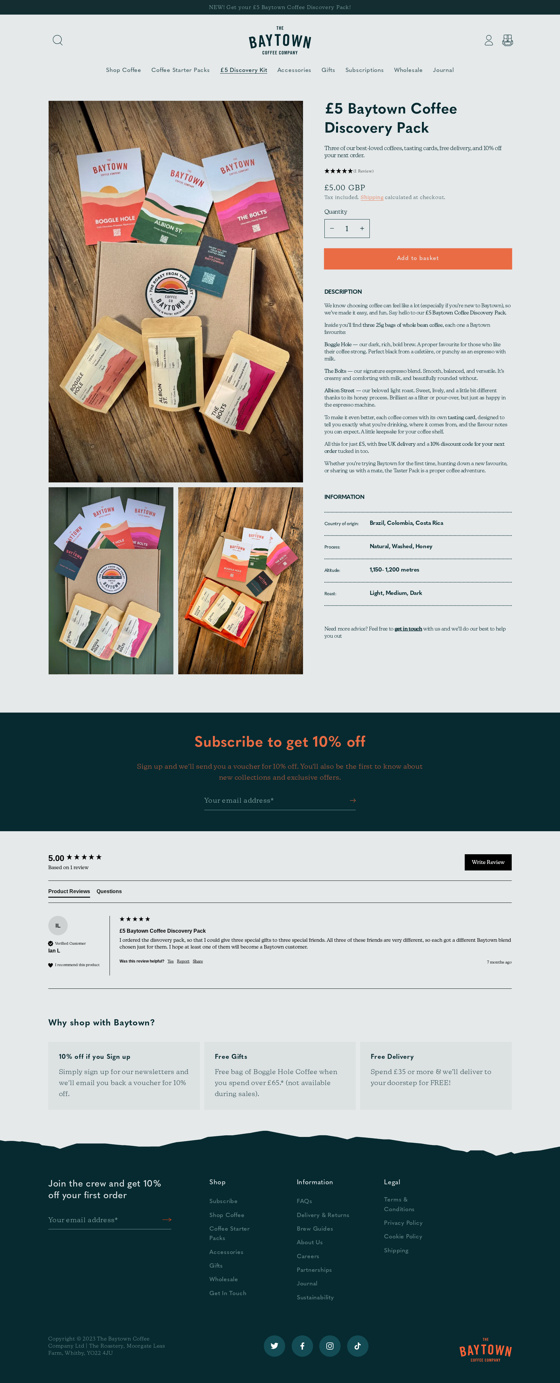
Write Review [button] (488, 862)
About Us (310, 1243)
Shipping (372, 197)
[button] (57, 40)
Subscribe (223, 1202)
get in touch (408, 628)
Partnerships (314, 1270)
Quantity (335, 211)
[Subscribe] (351, 800)
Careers (308, 1257)
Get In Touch (227, 1294)
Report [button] (183, 961)
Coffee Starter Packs (229, 1234)
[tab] (69, 893)
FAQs (304, 1202)
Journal (307, 1284)
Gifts (216, 1266)
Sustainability (315, 1298)
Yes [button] (171, 961)
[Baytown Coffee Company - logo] (280, 40)
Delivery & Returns (323, 1215)
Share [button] (198, 961)
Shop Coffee (227, 1215)
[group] (82, 858)
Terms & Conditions (399, 1204)
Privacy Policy (403, 1223)
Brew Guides (315, 1229)
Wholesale (223, 1280)
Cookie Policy (403, 1237)
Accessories (226, 1252)
